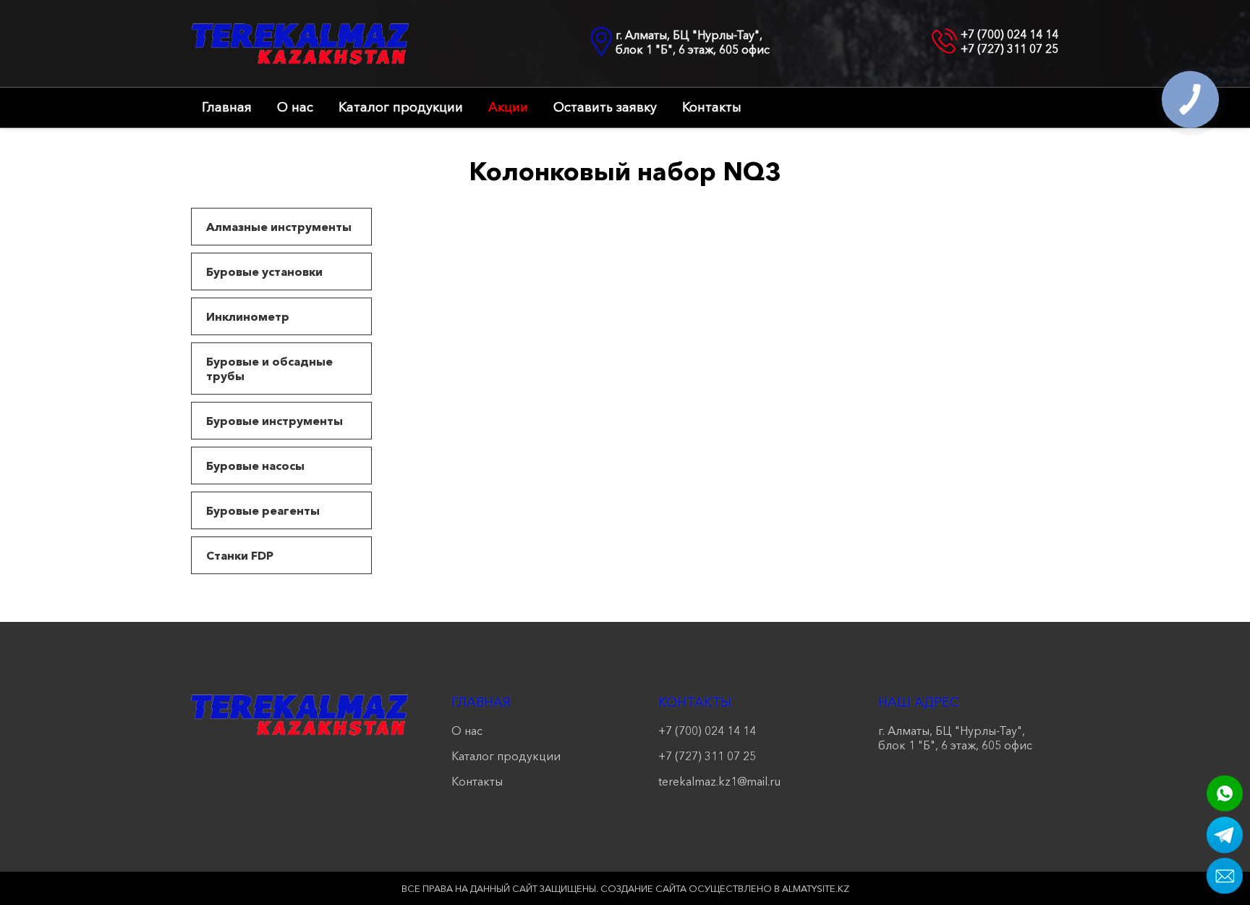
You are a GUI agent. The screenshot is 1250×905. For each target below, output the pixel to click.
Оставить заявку (605, 107)
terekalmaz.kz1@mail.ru (719, 781)
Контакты (711, 107)
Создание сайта (643, 888)
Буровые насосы (255, 465)
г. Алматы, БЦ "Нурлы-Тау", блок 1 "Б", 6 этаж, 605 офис (693, 42)
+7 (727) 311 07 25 (1009, 48)
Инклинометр (247, 316)
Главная (227, 107)
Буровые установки (264, 271)
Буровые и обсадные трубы (269, 368)
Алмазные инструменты (279, 226)
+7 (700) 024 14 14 (1009, 34)
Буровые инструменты (274, 420)
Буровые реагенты (263, 510)
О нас (295, 107)
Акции (508, 107)
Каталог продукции (401, 107)
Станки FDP (239, 555)
